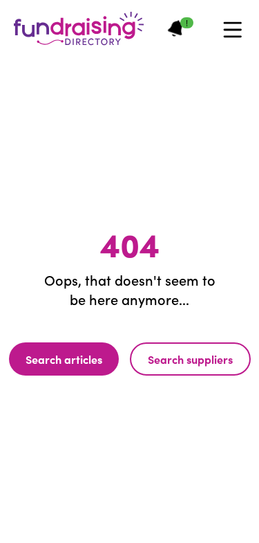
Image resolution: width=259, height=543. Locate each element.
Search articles (64, 359)
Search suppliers (190, 359)
